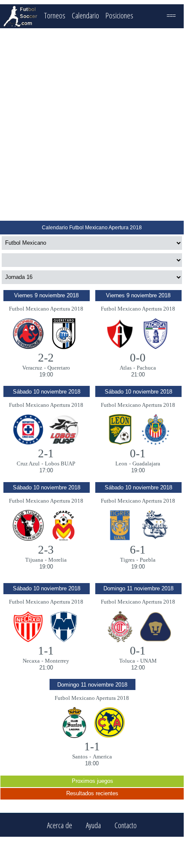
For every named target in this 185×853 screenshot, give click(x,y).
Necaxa (31, 661)
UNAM (148, 661)
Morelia (57, 560)
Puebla (148, 560)
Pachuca (146, 367)
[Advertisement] (92, 124)
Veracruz (32, 367)
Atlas (126, 367)
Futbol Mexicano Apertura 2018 (46, 308)
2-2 (46, 357)
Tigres (127, 560)
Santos (80, 756)
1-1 (46, 650)
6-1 (138, 549)
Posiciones (119, 15)
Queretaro (58, 367)
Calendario (85, 15)
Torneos (54, 15)
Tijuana (34, 560)
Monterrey (57, 661)
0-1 (138, 453)
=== (171, 15)
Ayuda (93, 825)
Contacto (126, 825)
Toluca (127, 661)
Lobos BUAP (60, 463)
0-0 (138, 357)
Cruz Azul (28, 463)
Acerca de (59, 825)
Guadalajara (146, 463)
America (102, 756)
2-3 (46, 549)
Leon (121, 463)
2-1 (46, 453)
